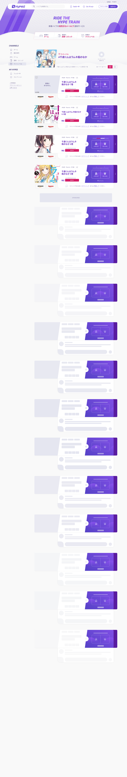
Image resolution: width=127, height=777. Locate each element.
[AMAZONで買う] (40, 97)
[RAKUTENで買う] (51, 97)
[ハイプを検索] (33, 6)
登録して (96, 96)
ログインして (85, 96)
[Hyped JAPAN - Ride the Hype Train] (18, 6)
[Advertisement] (76, 197)
